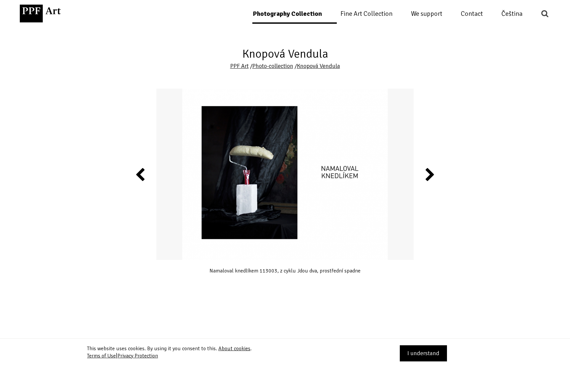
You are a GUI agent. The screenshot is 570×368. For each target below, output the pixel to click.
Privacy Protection (137, 356)
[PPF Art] (40, 13)
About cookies (234, 348)
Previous (140, 174)
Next (430, 174)
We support (426, 14)
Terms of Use (101, 356)
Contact (472, 14)
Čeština (511, 14)
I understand (423, 353)
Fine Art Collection (366, 14)
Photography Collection (287, 14)
